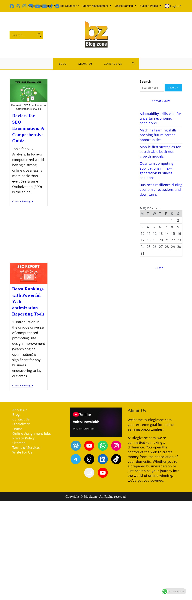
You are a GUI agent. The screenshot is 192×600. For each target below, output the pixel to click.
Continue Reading (22, 201)
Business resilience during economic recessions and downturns (161, 189)
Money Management (95, 5)
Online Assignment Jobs (31, 433)
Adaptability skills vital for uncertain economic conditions (160, 118)
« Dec (159, 268)
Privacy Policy (23, 438)
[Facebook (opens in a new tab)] (12, 6)
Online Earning (124, 5)
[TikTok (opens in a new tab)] (51, 6)
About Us (19, 410)
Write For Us (22, 452)
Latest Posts (161, 101)
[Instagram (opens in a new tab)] (24, 6)
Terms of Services (26, 447)
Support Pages (149, 5)
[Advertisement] (68, 234)
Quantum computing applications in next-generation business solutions (156, 170)
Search (145, 81)
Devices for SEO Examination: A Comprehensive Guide (28, 128)
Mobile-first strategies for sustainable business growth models (160, 151)
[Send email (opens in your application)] (44, 6)
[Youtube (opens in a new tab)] (37, 6)
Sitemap (19, 443)
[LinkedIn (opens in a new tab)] (31, 6)
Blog (16, 414)
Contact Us (21, 419)
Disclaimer (21, 424)
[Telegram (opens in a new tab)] (57, 6)
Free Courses (67, 5)
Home (17, 428)
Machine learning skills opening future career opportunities (158, 135)
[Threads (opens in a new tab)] (18, 6)
